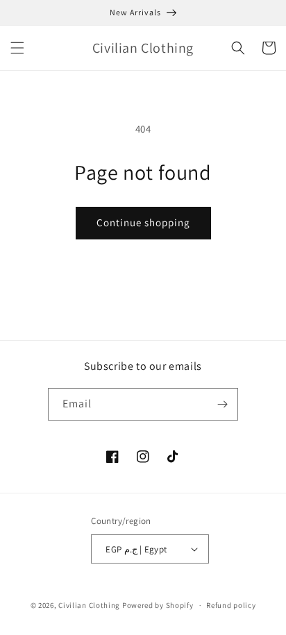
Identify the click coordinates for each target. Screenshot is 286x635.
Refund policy (230, 605)
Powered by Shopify (158, 605)
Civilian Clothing (89, 605)
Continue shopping (143, 222)
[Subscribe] (222, 404)
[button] (17, 48)
